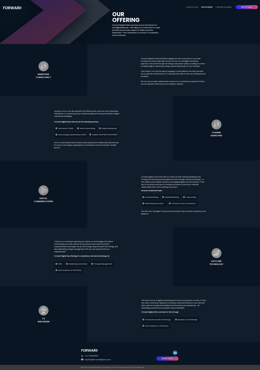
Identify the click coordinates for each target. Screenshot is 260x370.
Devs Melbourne (138, 367)
